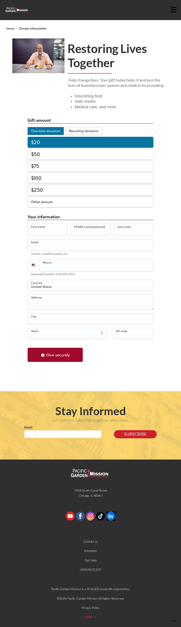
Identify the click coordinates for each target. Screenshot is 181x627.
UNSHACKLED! (90, 569)
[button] (175, 9)
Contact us (90, 541)
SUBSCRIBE (135, 434)
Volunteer (90, 551)
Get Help (90, 560)
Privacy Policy (90, 608)
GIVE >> (90, 617)
